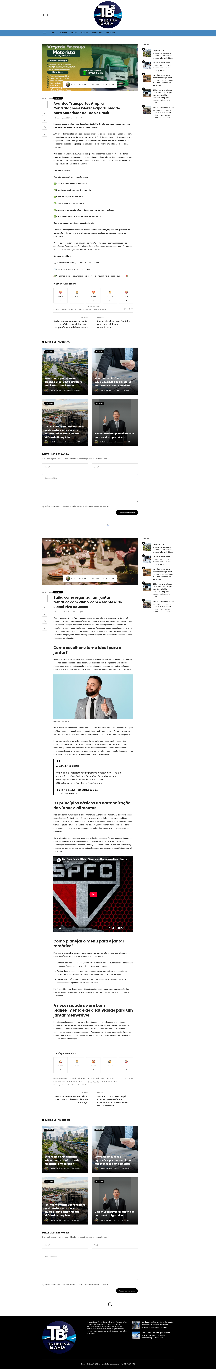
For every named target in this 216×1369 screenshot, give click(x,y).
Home (54, 33)
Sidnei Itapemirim (59, 1085)
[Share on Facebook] (44, 113)
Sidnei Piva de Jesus (76, 618)
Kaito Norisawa (80, 84)
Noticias (63, 33)
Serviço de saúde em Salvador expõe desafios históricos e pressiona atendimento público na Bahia (157, 1324)
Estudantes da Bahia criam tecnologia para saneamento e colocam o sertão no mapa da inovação (163, 80)
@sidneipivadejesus (67, 765)
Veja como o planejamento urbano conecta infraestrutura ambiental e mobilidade (63, 382)
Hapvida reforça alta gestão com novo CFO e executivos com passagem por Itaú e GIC (156, 1335)
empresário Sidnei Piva (77, 1078)
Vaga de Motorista (100, 309)
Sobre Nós (110, 33)
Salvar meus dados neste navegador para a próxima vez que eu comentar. (77, 506)
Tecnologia (97, 33)
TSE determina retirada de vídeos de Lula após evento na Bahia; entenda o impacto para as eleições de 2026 (162, 96)
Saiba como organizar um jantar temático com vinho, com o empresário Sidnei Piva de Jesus (71, 324)
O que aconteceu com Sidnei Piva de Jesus (67, 1081)
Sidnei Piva (71, 1085)
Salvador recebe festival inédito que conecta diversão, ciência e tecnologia (71, 1099)
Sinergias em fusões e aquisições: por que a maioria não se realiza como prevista (112, 382)
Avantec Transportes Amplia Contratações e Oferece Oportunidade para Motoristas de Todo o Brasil (113, 1101)
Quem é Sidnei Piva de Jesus (107, 1081)
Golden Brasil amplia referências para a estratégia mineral (114, 435)
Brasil (74, 33)
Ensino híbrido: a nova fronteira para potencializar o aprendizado (113, 324)
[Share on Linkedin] (44, 134)
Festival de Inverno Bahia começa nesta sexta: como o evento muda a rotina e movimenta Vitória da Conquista (65, 432)
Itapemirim (110, 1078)
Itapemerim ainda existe (96, 1078)
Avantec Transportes (69, 309)
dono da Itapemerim (60, 1078)
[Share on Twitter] (44, 120)
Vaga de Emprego (85, 309)
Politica (84, 33)
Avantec (56, 309)
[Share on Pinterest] (44, 127)
